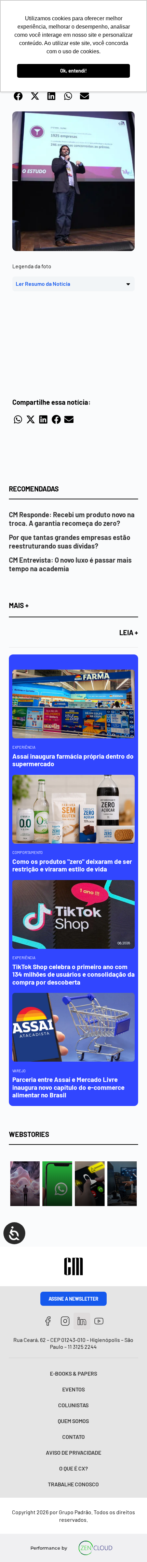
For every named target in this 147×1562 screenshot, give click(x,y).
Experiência (24, 747)
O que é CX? (73, 1468)
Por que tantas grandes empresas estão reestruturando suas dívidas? (69, 541)
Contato (73, 1436)
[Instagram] (65, 1321)
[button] (18, 95)
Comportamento (27, 852)
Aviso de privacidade (73, 1452)
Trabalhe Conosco (73, 1484)
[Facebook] (48, 1321)
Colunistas (73, 1405)
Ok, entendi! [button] (73, 71)
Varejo (19, 1071)
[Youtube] (99, 1321)
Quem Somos (73, 1421)
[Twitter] (82, 1321)
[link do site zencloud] (95, 1548)
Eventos (73, 1389)
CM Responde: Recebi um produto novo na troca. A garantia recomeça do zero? (72, 518)
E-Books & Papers (73, 1373)
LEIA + (128, 632)
